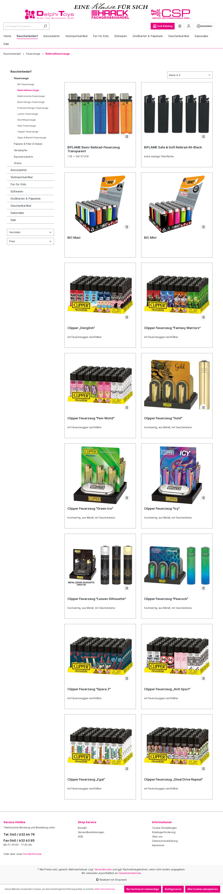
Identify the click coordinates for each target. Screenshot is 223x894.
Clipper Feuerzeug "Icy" (162, 508)
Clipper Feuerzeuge (27, 131)
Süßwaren (16, 191)
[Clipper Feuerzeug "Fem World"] (100, 385)
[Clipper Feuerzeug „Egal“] (100, 746)
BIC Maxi (73, 237)
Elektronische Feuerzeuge (31, 96)
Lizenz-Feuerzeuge (27, 114)
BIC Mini (150, 237)
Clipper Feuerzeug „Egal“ (86, 779)
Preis (12, 241)
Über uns (157, 836)
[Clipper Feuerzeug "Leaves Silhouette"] (100, 565)
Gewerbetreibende (129, 873)
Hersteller (15, 232)
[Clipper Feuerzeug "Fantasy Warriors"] (177, 294)
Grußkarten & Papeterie (25, 198)
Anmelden (206, 26)
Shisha (17, 163)
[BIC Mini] (177, 204)
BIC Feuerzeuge (25, 84)
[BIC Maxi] (100, 204)
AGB (80, 836)
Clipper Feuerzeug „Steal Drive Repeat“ (173, 779)
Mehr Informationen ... (106, 889)
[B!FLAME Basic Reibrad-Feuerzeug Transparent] (100, 114)
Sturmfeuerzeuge (26, 119)
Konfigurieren (173, 889)
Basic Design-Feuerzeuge (31, 102)
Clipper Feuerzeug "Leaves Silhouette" (96, 599)
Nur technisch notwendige (142, 889)
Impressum (158, 845)
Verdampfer (21, 150)
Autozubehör (18, 170)
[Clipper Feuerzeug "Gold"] (177, 385)
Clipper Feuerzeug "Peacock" (166, 599)
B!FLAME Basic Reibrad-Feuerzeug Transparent (93, 149)
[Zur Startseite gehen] (111, 11)
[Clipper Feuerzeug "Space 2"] (100, 656)
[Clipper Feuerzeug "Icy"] (177, 475)
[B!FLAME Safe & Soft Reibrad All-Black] (177, 114)
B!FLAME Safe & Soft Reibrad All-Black (173, 147)
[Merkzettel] (179, 26)
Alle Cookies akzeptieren (202, 889)
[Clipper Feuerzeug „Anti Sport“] (177, 656)
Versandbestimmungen (91, 832)
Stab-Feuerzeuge (26, 125)
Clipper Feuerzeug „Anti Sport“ (167, 689)
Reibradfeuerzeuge (28, 90)
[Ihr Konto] (188, 26)
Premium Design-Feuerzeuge (32, 108)
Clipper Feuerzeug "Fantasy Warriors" (172, 328)
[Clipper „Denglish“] (100, 294)
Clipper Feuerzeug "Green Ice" (90, 508)
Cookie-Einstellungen (164, 827)
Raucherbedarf (21, 71)
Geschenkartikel (20, 205)
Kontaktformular (32, 853)
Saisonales (17, 213)
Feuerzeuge (21, 78)
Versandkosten (103, 869)
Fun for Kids (18, 184)
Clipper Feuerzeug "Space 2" (89, 689)
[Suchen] (45, 26)
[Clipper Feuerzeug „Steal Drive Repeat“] (177, 746)
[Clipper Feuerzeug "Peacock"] (177, 565)
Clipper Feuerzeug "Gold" (163, 418)
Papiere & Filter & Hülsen (28, 143)
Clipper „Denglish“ (81, 328)
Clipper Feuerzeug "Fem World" (90, 418)
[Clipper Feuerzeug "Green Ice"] (100, 475)
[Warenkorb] (217, 24)
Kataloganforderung (163, 832)
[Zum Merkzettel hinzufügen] (126, 136)
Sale (13, 220)
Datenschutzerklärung (165, 840)
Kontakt (82, 827)
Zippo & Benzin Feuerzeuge (31, 137)
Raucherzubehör (23, 156)
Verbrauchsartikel (21, 177)
